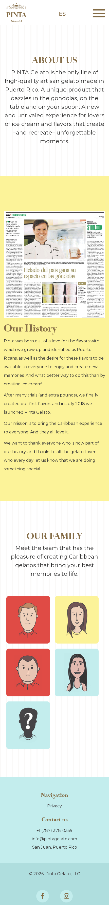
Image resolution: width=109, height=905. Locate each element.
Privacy (54, 806)
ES (62, 14)
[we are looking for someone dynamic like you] (28, 725)
